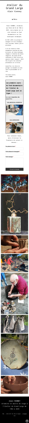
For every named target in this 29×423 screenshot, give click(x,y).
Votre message (9, 156)
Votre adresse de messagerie (13, 151)
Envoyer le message (14, 169)
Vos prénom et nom (11, 146)
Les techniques (14, 119)
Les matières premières (14, 102)
